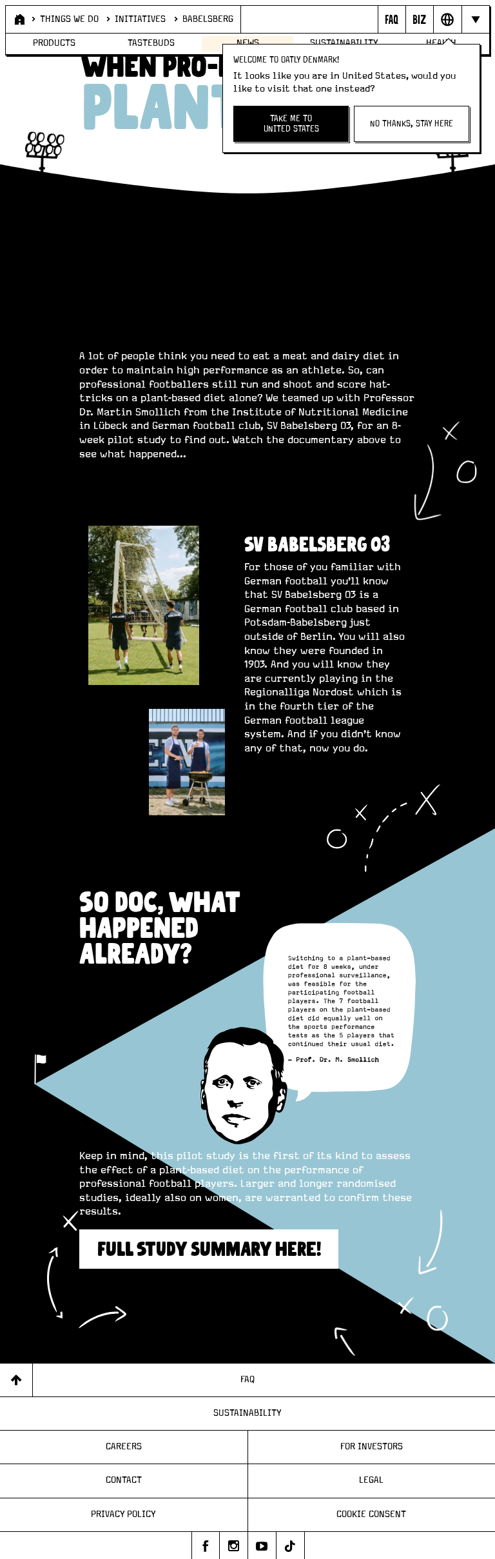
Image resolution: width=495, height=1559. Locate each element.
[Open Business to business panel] (419, 19)
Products (54, 43)
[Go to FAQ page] (391, 19)
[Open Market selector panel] (447, 19)
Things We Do (69, 19)
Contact (124, 1480)
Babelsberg (207, 19)
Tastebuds (151, 43)
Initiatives (140, 19)
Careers (124, 1447)
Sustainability (247, 1413)
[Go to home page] (18, 19)
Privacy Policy (123, 1514)
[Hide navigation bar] (475, 19)
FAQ (247, 1380)
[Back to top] (16, 1380)
